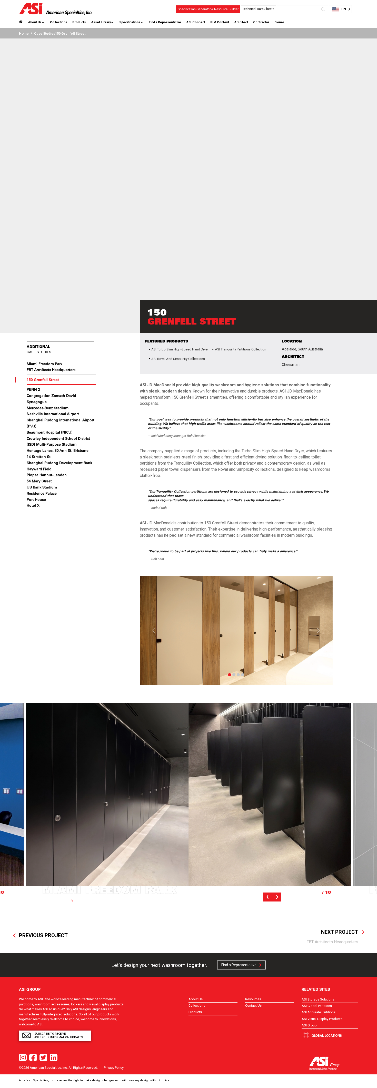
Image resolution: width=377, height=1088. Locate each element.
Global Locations (327, 1035)
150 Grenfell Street (43, 379)
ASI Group (309, 1025)
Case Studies (44, 33)
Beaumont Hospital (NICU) (50, 432)
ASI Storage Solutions (318, 999)
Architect (241, 22)
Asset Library (101, 22)
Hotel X (33, 505)
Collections (58, 22)
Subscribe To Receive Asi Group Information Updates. (59, 1035)
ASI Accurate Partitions (318, 1012)
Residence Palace (42, 493)
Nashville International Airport (53, 413)
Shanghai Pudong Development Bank (59, 462)
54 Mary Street (39, 481)
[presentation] (267, 897)
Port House (36, 499)
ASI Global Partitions (317, 1006)
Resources (253, 999)
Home (24, 33)
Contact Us (253, 1005)
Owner (279, 22)
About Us (35, 22)
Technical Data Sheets (258, 9)
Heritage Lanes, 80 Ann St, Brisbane (57, 450)
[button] (154, 630)
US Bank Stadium (42, 487)
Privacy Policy (114, 1068)
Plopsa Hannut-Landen (47, 475)
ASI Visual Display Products (322, 1019)
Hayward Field (39, 469)
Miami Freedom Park (44, 363)
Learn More (59, 901)
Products (79, 22)
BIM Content (219, 22)
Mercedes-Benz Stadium (47, 408)
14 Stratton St (39, 456)
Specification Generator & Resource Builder (208, 9)
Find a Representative (165, 22)
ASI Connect (195, 22)
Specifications (129, 22)
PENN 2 (33, 389)
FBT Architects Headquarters (51, 369)
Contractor (261, 22)
